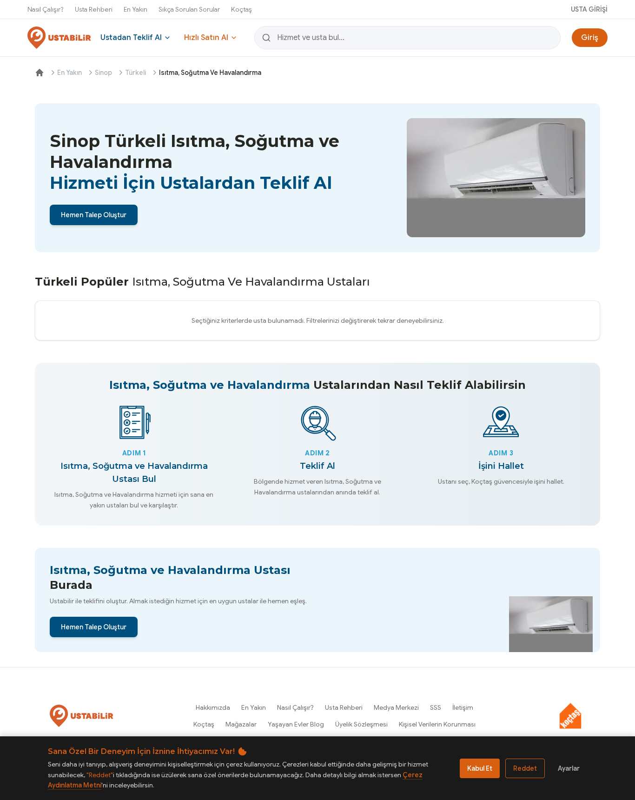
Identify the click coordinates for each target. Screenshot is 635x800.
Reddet (525, 768)
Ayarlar (569, 768)
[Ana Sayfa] (39, 72)
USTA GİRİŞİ (589, 9)
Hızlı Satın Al (206, 37)
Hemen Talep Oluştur (93, 215)
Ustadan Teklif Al (131, 37)
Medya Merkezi (396, 707)
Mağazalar (241, 724)
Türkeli (135, 72)
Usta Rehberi (93, 9)
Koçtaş (241, 9)
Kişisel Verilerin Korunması (437, 724)
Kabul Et (479, 768)
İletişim (462, 707)
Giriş (589, 37)
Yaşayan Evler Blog (296, 724)
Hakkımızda (213, 707)
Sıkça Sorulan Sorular (189, 9)
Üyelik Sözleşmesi (361, 724)
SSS (435, 707)
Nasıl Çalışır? (45, 9)
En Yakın (135, 9)
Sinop (103, 72)
